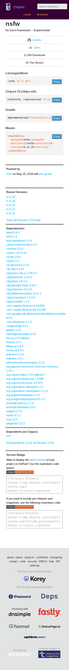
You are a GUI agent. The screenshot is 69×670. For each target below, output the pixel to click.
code (23, 561)
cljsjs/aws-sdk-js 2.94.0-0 (21, 273)
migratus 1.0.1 (14, 358)
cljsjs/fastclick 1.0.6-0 (19, 277)
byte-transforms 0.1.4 (19, 240)
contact (13, 561)
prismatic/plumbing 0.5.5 (21, 407)
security (32, 561)
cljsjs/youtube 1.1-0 (17, 301)
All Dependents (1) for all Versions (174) (30, 442)
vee (8, 435)
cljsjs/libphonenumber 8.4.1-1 (23, 293)
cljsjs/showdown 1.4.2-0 (20, 297)
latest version (38, 459)
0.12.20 (10, 213)
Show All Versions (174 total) (23, 220)
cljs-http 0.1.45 (15, 269)
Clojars (18, 7)
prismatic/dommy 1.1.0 (20, 403)
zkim (9, 173)
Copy (56, 81)
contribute (42, 557)
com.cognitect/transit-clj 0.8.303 (25, 305)
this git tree (45, 173)
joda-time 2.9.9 (15, 354)
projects (29, 557)
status (19, 557)
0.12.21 (10, 209)
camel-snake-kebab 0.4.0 (21, 244)
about (10, 557)
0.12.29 (10, 197)
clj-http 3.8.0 (13, 256)
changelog (56, 557)
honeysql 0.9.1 (15, 350)
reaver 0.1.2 (13, 415)
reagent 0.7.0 (14, 411)
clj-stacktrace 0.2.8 (17, 264)
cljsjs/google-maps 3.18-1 (21, 285)
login (27, 15)
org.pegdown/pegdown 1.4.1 (23, 394)
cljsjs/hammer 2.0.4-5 (19, 289)
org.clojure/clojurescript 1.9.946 (25, 378)
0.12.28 (10, 201)
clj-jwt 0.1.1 (13, 260)
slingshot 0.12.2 (15, 423)
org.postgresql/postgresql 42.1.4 (25, 399)
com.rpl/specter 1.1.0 (19, 321)
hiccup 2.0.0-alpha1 (18, 338)
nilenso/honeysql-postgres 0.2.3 (25, 362)
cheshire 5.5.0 (14, 248)
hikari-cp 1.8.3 (14, 346)
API (58, 561)
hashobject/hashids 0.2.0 (21, 334)
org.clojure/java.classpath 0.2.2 (24, 386)
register (42, 15)
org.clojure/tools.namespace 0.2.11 (27, 390)
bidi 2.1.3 (11, 236)
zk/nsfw (37, 39)
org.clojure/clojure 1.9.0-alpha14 (25, 374)
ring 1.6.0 (11, 419)
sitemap (34, 565)
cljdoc (37, 47)
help (51, 561)
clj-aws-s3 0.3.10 (16, 252)
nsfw (13, 23)
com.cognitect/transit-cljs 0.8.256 (26, 309)
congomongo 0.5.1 (17, 325)
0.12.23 (10, 205)
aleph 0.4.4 (12, 232)
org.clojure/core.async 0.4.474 (24, 382)
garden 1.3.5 (13, 329)
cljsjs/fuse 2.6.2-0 (16, 281)
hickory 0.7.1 (14, 342)
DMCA (43, 561)
